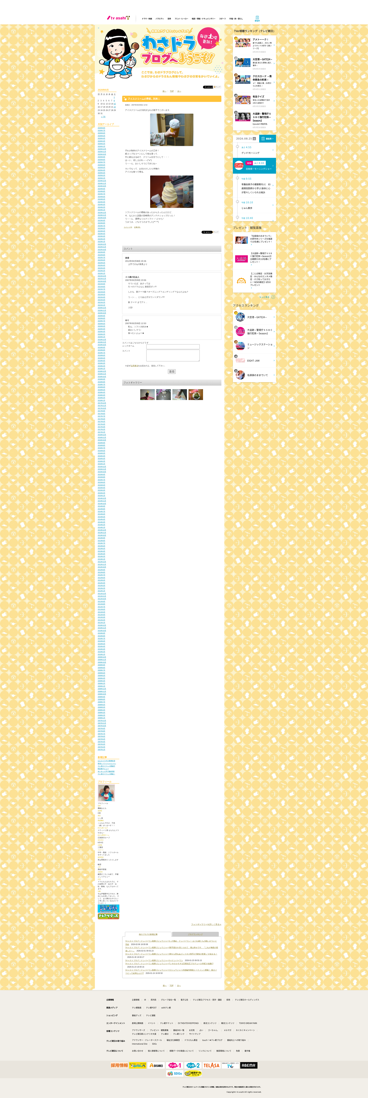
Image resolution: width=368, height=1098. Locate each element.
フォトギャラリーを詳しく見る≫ (206, 924)
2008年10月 (102, 694)
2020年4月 (101, 329)
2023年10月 (102, 218)
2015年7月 (101, 480)
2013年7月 (101, 543)
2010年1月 (101, 654)
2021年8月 (101, 286)
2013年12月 (102, 530)
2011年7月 (101, 607)
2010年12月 (102, 625)
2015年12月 (102, 466)
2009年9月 (101, 665)
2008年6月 (101, 704)
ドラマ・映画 (147, 18)
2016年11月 (102, 437)
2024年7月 (101, 194)
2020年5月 (101, 326)
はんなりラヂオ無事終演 (106, 761)
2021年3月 (101, 300)
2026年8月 (101, 128)
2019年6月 (101, 355)
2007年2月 (101, 747)
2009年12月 (102, 657)
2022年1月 (101, 273)
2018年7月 (101, 384)
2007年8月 (101, 731)
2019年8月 (101, 350)
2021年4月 (101, 297)
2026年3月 (101, 141)
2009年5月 (101, 675)
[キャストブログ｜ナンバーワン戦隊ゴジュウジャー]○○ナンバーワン (154, 960)
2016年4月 (101, 456)
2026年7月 (101, 130)
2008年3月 (101, 712)
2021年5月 (101, 294)
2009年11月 (102, 659)
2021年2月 (101, 302)
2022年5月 (101, 263)
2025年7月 (101, 162)
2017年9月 (101, 411)
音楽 (169, 18)
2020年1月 (101, 337)
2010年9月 (101, 633)
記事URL (137, 227)
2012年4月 (101, 583)
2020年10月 (102, 313)
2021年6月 (101, 292)
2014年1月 (101, 527)
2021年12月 (102, 276)
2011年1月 (101, 622)
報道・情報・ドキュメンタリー (203, 18)
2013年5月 (101, 548)
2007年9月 (101, 728)
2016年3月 (101, 458)
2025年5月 (101, 167)
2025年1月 (101, 178)
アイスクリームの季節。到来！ (144, 98)
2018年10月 (102, 376)
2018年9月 (101, 379)
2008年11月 (102, 691)
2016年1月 (101, 464)
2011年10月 (102, 599)
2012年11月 (102, 564)
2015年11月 (102, 469)
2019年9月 (101, 347)
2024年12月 (102, 181)
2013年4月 (101, 551)
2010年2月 (101, 652)
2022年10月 (102, 249)
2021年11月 (102, 278)
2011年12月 (102, 593)
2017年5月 (101, 421)
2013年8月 (101, 540)
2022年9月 (101, 252)
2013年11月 (102, 532)
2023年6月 (101, 228)
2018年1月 (101, 400)
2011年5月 (101, 612)
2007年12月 (102, 720)
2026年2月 (101, 144)
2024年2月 (101, 207)
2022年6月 (101, 260)
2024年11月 (102, 183)
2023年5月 (101, 231)
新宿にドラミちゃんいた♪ (107, 763)
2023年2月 (101, 239)
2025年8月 (101, 159)
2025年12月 (102, 149)
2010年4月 (101, 646)
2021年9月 (101, 284)
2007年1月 (101, 749)
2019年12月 (102, 339)
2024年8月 (101, 191)
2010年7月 (101, 638)
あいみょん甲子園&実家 (106, 771)
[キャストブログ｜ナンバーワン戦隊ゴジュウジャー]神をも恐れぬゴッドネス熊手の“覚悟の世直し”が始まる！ (171, 954)
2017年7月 (101, 416)
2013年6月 (101, 546)
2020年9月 (101, 316)
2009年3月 (101, 681)
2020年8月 (101, 318)
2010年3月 (101, 649)
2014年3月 (101, 522)
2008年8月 (101, 699)
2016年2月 (101, 461)
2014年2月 (101, 525)
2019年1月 (101, 368)
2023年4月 (101, 233)
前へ (164, 91)
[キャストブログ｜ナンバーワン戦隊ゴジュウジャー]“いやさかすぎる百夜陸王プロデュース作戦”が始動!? (169, 964)
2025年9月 (101, 157)
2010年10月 (102, 630)
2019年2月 (101, 366)
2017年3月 (101, 427)
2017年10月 (102, 408)
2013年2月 (101, 556)
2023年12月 (102, 212)
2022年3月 (101, 268)
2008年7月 (101, 702)
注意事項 (134, 366)
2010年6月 (101, 641)
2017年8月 (101, 413)
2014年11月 (102, 501)
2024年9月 (101, 189)
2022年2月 (101, 271)
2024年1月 (101, 210)
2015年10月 (102, 472)
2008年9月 (101, 697)
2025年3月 (101, 173)
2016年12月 (102, 435)
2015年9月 (101, 474)
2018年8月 (101, 382)
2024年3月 (101, 204)
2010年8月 (101, 636)
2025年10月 (102, 154)
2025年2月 (101, 175)
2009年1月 (101, 686)
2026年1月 (101, 146)
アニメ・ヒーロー (181, 18)
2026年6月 (101, 133)
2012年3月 (101, 585)
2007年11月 (102, 723)
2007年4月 (101, 742)
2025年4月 (101, 170)
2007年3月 (101, 744)
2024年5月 (101, 199)
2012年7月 (101, 575)
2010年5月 (101, 644)
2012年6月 (101, 577)
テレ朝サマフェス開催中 (106, 766)
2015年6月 (101, 482)
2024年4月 (101, 202)
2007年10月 (102, 726)
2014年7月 (101, 511)
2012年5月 (101, 580)
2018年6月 (101, 387)
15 (115, 104)
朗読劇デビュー (103, 769)
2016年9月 (101, 443)
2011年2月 (101, 620)
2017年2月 (101, 429)
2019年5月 (101, 358)
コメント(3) (128, 227)
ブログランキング (195, 934)
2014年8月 (101, 509)
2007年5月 (101, 739)
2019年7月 (101, 353)
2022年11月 (102, 247)
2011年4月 (101, 615)
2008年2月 (101, 715)
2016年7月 (101, 448)
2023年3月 (101, 236)
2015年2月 (101, 493)
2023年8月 (101, 223)
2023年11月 (102, 215)
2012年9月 (101, 570)
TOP (172, 91)
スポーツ (222, 18)
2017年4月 (101, 424)
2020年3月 (101, 331)
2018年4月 (101, 392)
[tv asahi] (119, 18)
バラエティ (160, 18)
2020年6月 (101, 323)
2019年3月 (101, 363)
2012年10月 (102, 567)
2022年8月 (101, 255)
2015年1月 (101, 495)
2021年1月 (101, 305)
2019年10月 (102, 345)
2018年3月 (101, 395)
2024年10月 (102, 186)
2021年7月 (101, 289)
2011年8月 (101, 604)
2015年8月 (101, 477)
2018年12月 (102, 371)
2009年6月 (101, 673)
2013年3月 (101, 554)
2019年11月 (102, 342)
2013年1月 (101, 559)
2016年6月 (101, 450)
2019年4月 (101, 361)
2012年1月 (101, 591)
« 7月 (103, 117)
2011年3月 (101, 617)
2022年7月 (101, 257)
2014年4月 (101, 519)
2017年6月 (101, 419)
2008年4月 (101, 710)
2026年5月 (101, 136)
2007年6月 (101, 736)
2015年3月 (101, 490)
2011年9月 (101, 601)
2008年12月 (102, 689)
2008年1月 (101, 718)
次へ (179, 91)
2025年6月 (101, 165)
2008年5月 (101, 707)
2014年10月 (102, 503)
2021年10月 (102, 281)
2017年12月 (102, 403)
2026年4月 (101, 138)
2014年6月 (101, 514)
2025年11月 (102, 151)
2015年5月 (101, 485)
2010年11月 (102, 628)
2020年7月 (101, 321)
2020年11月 (102, 310)
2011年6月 (101, 609)
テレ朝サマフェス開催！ (106, 774)
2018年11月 (102, 374)
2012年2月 (101, 588)
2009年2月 (101, 683)
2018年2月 (101, 398)
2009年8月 (101, 667)
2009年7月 (101, 670)
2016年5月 (101, 453)
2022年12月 (102, 244)
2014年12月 (102, 498)
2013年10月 (102, 535)
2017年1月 (101, 432)
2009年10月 (102, 662)
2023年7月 (101, 226)
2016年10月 (102, 440)
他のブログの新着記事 (148, 934)
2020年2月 (101, 334)
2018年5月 (101, 390)
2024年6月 (101, 196)
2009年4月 (101, 678)
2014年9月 (101, 506)
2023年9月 (101, 220)
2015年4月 (101, 488)
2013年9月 (101, 538)
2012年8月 (101, 572)
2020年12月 (102, 308)
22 (115, 107)
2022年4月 (101, 265)
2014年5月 (101, 517)
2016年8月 (101, 445)
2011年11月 (102, 596)
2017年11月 (102, 405)
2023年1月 (101, 241)
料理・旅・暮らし (236, 18)
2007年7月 (101, 734)
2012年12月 (102, 562)
